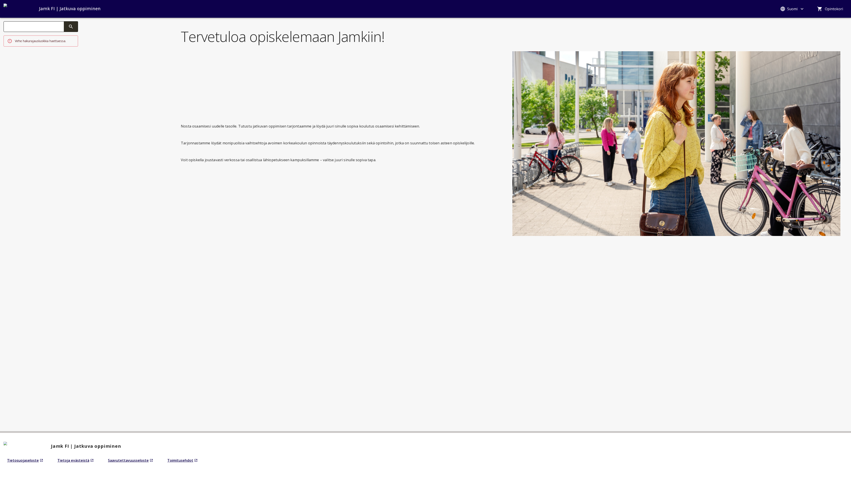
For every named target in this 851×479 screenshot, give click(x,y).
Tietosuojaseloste (25, 460)
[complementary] (71, 26)
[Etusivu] (17, 9)
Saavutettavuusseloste (130, 460)
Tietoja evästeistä (75, 460)
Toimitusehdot (182, 460)
